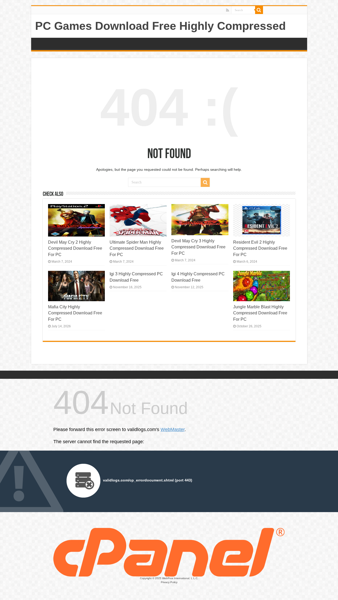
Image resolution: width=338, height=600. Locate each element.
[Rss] (227, 10)
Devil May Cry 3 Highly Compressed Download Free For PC (198, 247)
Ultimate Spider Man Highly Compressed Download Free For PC (137, 248)
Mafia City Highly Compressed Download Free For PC (75, 313)
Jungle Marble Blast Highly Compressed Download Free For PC (260, 313)
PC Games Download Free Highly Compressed (160, 26)
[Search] (259, 10)
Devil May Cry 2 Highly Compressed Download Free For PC (75, 248)
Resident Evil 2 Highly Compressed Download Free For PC (260, 248)
